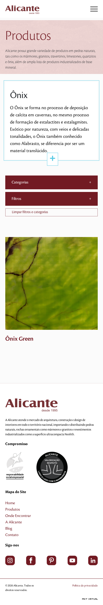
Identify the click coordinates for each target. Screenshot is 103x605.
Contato (11, 535)
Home (10, 503)
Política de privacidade (85, 585)
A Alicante (13, 522)
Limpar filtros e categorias (30, 212)
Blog (8, 529)
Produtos (12, 509)
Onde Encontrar (18, 516)
